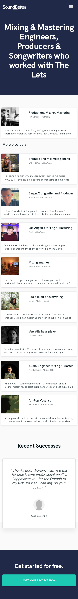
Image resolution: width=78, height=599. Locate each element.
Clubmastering (39, 515)
